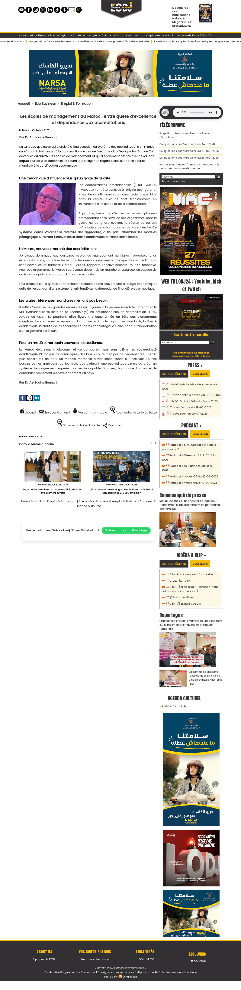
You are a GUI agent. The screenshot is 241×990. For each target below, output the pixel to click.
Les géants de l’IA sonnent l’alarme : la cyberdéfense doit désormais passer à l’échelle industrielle (61, 41)
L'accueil (27, 35)
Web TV (189, 35)
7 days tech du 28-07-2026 (189, 414)
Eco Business (45, 103)
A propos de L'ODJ (44, 959)
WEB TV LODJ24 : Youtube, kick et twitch (191, 285)
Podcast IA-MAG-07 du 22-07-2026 (193, 476)
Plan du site (110, 976)
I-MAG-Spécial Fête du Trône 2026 (194, 401)
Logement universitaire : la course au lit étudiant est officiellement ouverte (52, 491)
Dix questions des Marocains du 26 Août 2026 (189, 158)
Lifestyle (91, 35)
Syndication (130, 976)
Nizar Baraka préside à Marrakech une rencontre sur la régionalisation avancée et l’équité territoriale (191, 625)
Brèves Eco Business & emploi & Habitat (108, 501)
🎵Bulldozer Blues (181, 597)
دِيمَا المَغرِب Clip (179, 581)
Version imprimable (92, 412)
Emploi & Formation (77, 103)
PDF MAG (205, 35)
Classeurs (200, 374)
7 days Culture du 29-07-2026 (190, 407)
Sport (119, 35)
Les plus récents (174, 374)
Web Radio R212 (197, 960)
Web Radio (172, 35)
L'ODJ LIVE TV (145, 959)
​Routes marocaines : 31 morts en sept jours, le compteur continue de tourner (189, 166)
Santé (76, 35)
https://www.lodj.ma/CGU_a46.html (191, 355)
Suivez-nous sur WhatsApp (126, 530)
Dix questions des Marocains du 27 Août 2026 (189, 151)
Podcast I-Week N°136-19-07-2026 (193, 483)
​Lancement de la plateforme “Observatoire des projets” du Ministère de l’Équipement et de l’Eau (205, 678)
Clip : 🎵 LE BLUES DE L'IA (185, 604)
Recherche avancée (173, 181)
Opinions (153, 35)
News (41, 35)
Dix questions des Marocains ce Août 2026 (187, 144)
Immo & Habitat (33, 501)
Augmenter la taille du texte (136, 412)
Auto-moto (135, 35)
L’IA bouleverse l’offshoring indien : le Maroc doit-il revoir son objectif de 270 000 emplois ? (121, 491)
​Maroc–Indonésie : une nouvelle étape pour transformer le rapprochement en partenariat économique (189, 505)
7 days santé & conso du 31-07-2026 (195, 395)
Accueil (24, 103)
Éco (52, 35)
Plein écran (214, 297)
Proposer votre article (95, 959)
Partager (115, 425)
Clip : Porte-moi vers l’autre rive (191, 574)
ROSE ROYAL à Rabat (175, 706)
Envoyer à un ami (57, 412)
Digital (64, 35)
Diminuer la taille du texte (81, 425)
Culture (106, 35)
